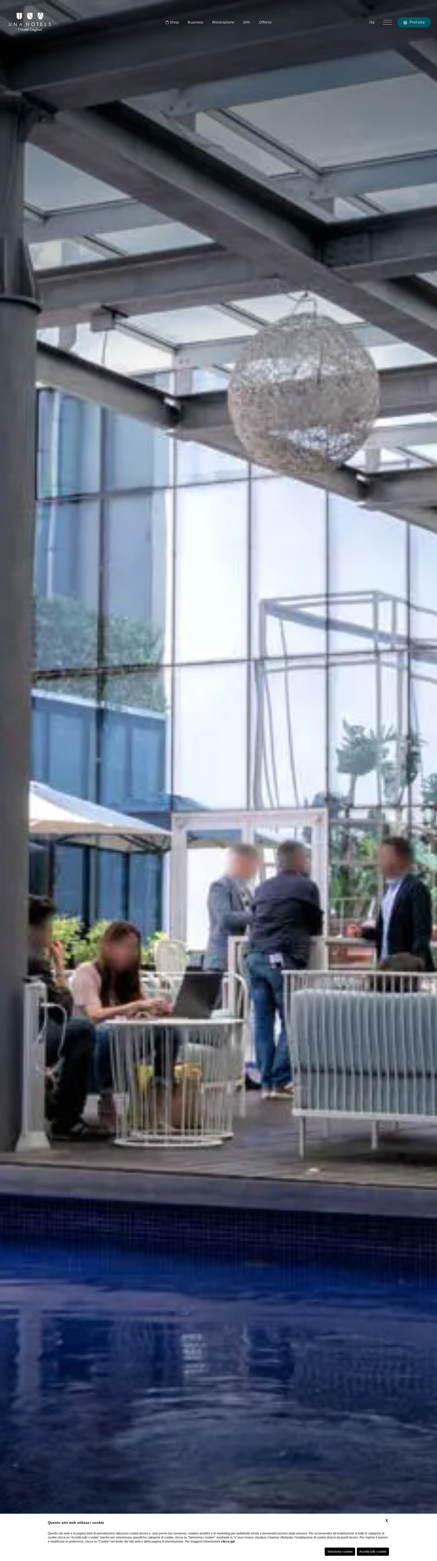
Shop (174, 22)
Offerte (265, 22)
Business (195, 22)
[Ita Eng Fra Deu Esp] (372, 22)
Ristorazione (223, 22)
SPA (246, 22)
